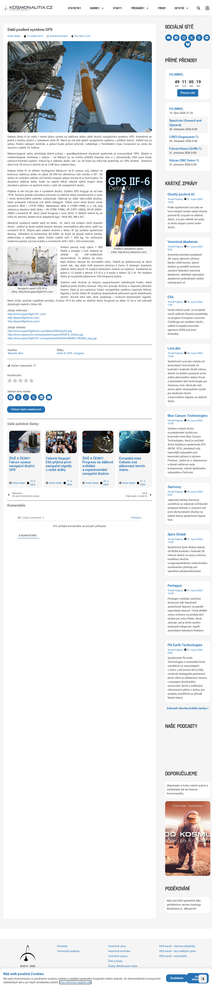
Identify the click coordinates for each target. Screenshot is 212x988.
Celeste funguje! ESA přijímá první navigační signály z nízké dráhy (22, 464)
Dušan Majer (13, 36)
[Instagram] (184, 37)
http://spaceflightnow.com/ (23, 317)
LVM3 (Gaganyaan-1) (183, 137)
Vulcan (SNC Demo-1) (184, 160)
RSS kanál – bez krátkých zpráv (177, 951)
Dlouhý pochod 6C (181, 194)
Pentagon (175, 586)
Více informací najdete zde (75, 982)
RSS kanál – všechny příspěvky (177, 946)
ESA (171, 297)
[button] (198, 8)
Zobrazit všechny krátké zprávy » (188, 708)
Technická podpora (68, 951)
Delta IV (61, 353)
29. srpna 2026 (195, 302)
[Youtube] (168, 37)
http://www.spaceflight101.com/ (26, 314)
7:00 (170, 305)
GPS (69, 353)
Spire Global (177, 534)
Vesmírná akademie (183, 242)
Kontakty (62, 946)
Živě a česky (115, 961)
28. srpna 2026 (195, 353)
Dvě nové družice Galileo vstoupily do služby (134, 462)
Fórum (161, 8)
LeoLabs (174, 348)
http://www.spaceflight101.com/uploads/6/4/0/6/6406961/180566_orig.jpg (51, 338)
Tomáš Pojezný (175, 199)
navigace (79, 353)
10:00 (171, 202)
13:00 (171, 356)
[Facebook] (176, 37)
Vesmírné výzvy (117, 946)
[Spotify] (206, 37)
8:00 (170, 249)
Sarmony (174, 487)
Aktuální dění (15, 353)
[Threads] (199, 37)
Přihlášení (135, 517)
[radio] (9, 381)
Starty (117, 8)
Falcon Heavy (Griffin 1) (185, 148)
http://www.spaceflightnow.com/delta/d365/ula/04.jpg (39, 331)
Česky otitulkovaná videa (122, 966)
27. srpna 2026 (195, 539)
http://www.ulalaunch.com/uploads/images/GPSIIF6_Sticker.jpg (45, 334)
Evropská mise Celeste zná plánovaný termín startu (95, 464)
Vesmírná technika (119, 951)
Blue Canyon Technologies (188, 416)
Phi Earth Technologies (185, 645)
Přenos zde (188, 92)
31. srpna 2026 (195, 199)
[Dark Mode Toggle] (202, 978)
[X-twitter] (191, 37)
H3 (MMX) (176, 74)
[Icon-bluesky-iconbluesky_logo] (187, 44)
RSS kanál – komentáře (173, 956)
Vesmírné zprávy (118, 956)
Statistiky (74, 8)
